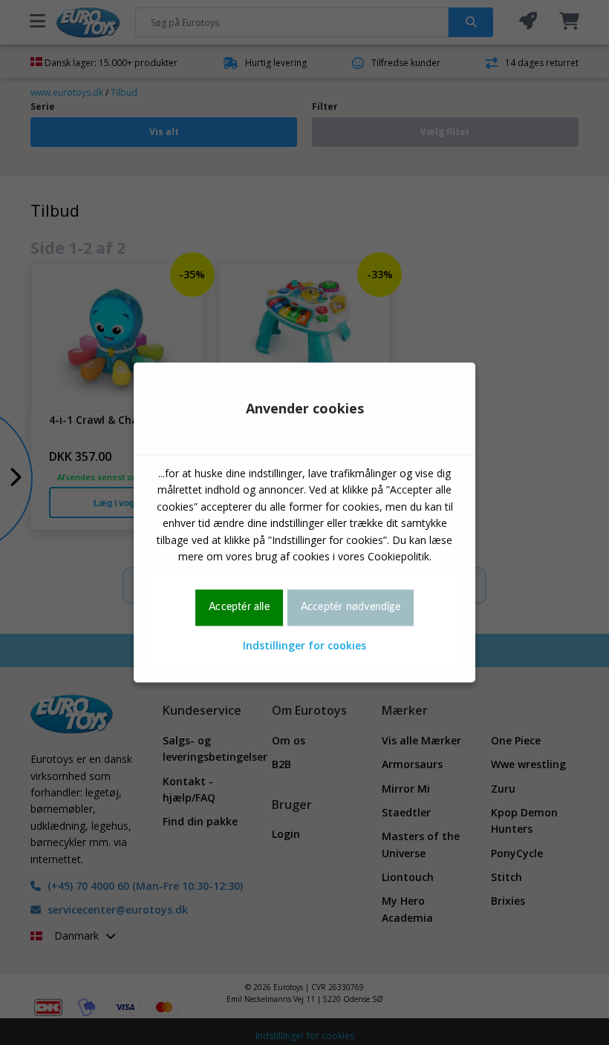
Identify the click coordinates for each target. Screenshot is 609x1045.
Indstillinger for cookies (304, 645)
